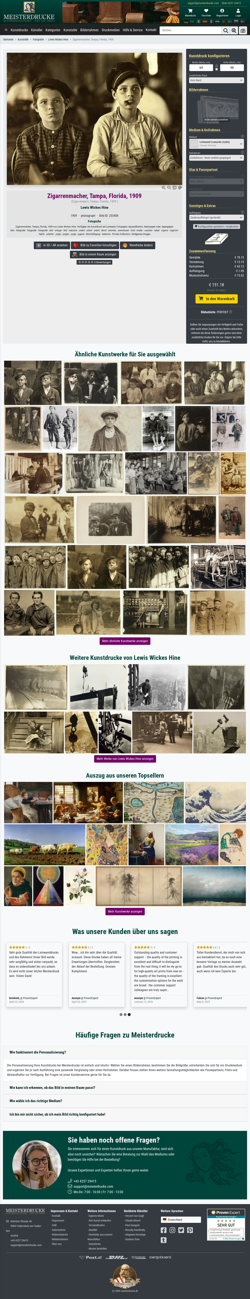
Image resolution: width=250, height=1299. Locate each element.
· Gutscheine (94, 1244)
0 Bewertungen (102, 262)
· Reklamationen (59, 1239)
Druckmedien (111, 30)
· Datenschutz (58, 1230)
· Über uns (56, 1244)
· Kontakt (55, 1216)
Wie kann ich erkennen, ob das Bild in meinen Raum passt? (52, 1087)
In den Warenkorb (219, 298)
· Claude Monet (132, 1220)
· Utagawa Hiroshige (135, 1234)
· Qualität (92, 1230)
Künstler (36, 30)
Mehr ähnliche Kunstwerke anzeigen (125, 641)
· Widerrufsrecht (59, 1234)
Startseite (8, 39)
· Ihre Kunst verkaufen (99, 1220)
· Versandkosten (96, 1225)
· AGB (54, 1225)
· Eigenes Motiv (96, 1216)
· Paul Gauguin (132, 1225)
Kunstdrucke (19, 30)
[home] (6, 30)
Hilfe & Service (133, 30)
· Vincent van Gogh (134, 1216)
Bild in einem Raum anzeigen (96, 254)
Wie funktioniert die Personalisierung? (38, 1052)
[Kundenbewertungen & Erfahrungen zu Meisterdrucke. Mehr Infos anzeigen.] (226, 1224)
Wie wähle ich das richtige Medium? (36, 1101)
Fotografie (38, 39)
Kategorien (53, 30)
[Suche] (226, 30)
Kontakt (151, 30)
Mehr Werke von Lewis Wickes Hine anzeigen (125, 759)
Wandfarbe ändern (140, 245)
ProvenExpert (28, 998)
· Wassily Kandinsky (134, 1230)
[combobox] (216, 80)
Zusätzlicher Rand (198, 75)
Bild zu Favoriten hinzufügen (97, 245)
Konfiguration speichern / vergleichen (217, 226)
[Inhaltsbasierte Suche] (234, 30)
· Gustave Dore (132, 1239)
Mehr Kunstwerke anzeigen (125, 911)
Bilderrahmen (89, 30)
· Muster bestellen (97, 1248)
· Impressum (57, 1220)
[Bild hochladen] (243, 30)
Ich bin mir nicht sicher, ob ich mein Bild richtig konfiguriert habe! (57, 1114)
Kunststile (70, 30)
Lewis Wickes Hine (58, 39)
